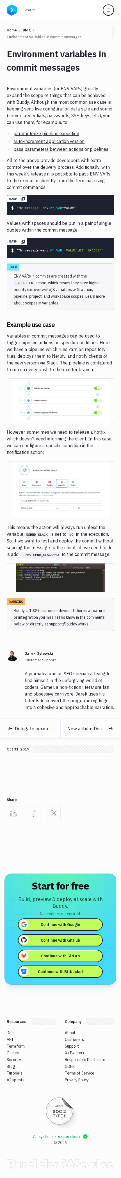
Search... (32, 9)
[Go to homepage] (12, 9)
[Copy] (23, 198)
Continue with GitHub (60, 940)
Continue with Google (60, 924)
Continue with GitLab (60, 955)
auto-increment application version (49, 141)
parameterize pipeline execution (46, 133)
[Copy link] (61, 324)
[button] (60, 400)
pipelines (99, 149)
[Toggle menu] (108, 10)
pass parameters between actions (48, 149)
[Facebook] (33, 813)
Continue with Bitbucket (60, 971)
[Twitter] (54, 813)
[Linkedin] (13, 813)
